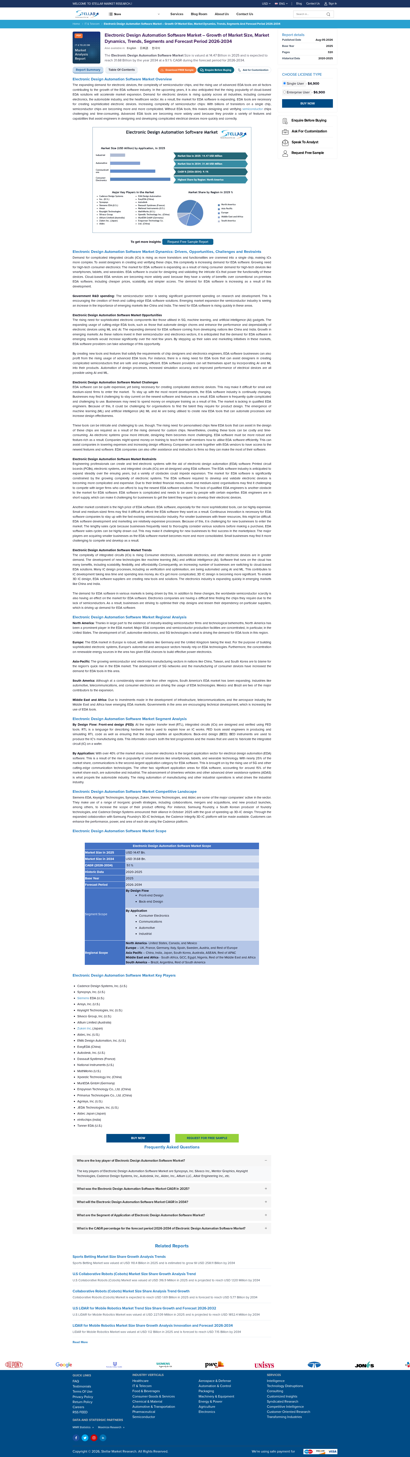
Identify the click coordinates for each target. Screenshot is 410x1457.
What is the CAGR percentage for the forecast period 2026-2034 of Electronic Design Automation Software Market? (161, 1228)
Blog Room (199, 14)
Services (176, 14)
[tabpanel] (172, 659)
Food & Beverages (146, 1391)
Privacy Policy (83, 1397)
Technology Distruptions (285, 1386)
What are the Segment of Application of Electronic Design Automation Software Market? (141, 1215)
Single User (295, 83)
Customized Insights (282, 1396)
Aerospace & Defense (215, 1381)
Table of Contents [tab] (121, 70)
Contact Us (313, 3)
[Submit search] (328, 14)
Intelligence (276, 1381)
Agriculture (207, 1407)
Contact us (244, 14)
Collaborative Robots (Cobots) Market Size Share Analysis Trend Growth (131, 1291)
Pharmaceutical (143, 1412)
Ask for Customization (309, 131)
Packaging (206, 1391)
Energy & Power (210, 1401)
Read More (80, 1342)
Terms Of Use (82, 1391)
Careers (78, 1407)
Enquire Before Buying (308, 120)
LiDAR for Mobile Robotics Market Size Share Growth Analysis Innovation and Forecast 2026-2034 (153, 1325)
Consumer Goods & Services (153, 1396)
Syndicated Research (282, 1401)
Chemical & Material (147, 1401)
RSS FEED (80, 1412)
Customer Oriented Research (288, 1412)
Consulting (275, 1391)
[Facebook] (76, 1437)
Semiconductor (143, 1417)
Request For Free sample (207, 1138)
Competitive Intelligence (285, 1407)
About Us (222, 14)
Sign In (333, 3)
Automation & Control (215, 1386)
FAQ (76, 1381)
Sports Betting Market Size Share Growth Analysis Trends (119, 1256)
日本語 (144, 48)
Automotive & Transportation (153, 1407)
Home (76, 24)
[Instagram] (94, 1437)
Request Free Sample (307, 153)
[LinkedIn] (103, 1437)
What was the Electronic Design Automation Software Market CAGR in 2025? (133, 1189)
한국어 (156, 48)
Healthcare (140, 1381)
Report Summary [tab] (88, 70)
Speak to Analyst (305, 142)
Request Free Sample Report (187, 242)
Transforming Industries (284, 1417)
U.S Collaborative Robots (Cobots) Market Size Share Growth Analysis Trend (134, 1274)
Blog (299, 3)
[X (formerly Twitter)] (85, 1437)
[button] (134, 14)
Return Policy (82, 1402)
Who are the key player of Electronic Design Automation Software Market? (131, 1160)
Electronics (207, 1412)
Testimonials (82, 1386)
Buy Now (138, 1138)
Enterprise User (298, 92)
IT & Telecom (92, 24)
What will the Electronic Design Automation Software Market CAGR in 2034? (132, 1202)
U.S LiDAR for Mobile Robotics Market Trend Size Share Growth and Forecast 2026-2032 (144, 1308)
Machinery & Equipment (216, 1396)
